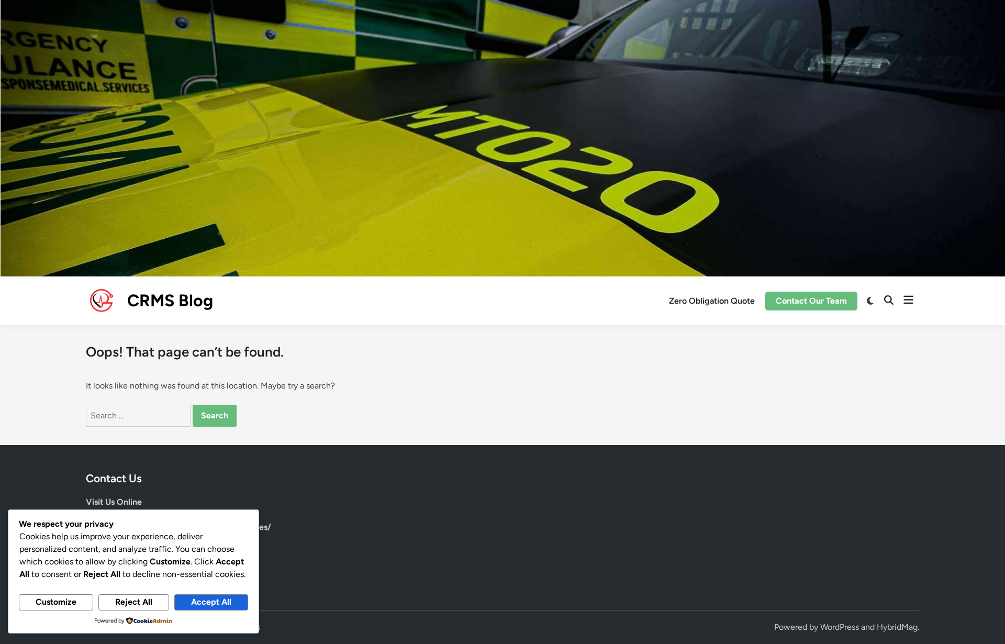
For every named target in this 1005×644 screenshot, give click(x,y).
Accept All (211, 602)
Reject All (133, 602)
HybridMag (897, 627)
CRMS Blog (170, 300)
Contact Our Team (811, 301)
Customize (56, 602)
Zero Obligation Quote (712, 301)
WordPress (839, 627)
